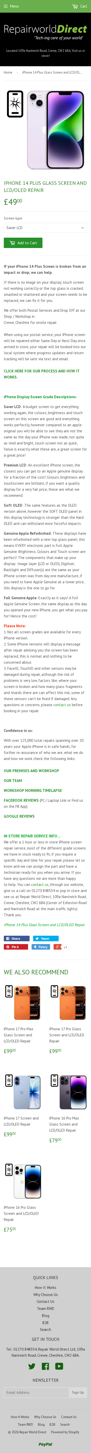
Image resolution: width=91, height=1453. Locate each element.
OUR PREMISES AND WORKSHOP (31, 770)
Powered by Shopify (65, 1432)
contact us (62, 704)
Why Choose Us (45, 1294)
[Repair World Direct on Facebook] (45, 1368)
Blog (45, 1315)
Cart (83, 6)
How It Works (45, 1287)
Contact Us (45, 1301)
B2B (45, 1322)
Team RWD (45, 1308)
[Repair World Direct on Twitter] (32, 1368)
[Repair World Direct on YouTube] (59, 1368)
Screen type (13, 218)
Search (45, 1329)
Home (8, 72)
